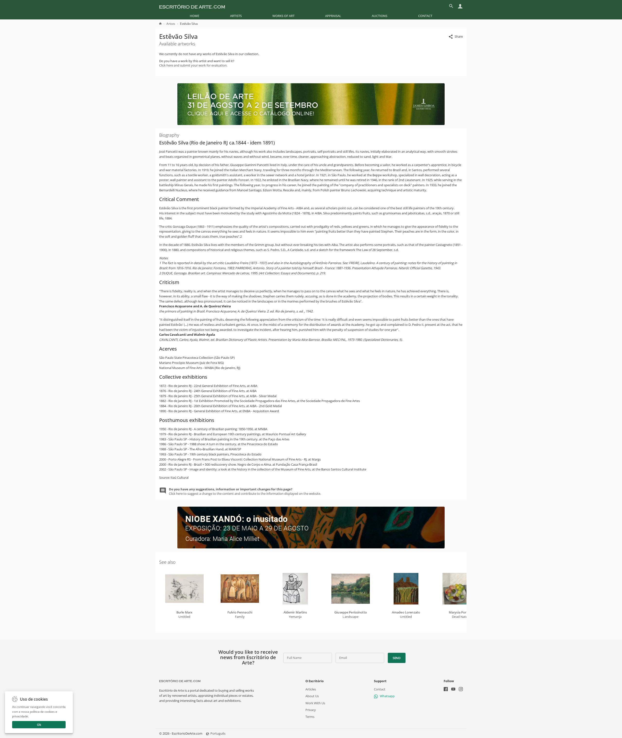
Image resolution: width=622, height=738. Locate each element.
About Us (312, 696)
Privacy (310, 710)
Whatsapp (387, 696)
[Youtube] (453, 689)
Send (397, 658)
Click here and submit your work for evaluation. (193, 65)
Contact (425, 16)
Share (459, 36)
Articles (310, 689)
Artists (236, 16)
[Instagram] (461, 689)
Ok (39, 724)
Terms (309, 716)
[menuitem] (194, 15)
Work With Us (315, 703)
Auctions (379, 16)
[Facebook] (446, 689)
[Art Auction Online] (311, 124)
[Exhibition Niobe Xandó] (311, 547)
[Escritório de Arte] (192, 6)
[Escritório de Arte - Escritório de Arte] (179, 681)
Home (194, 16)
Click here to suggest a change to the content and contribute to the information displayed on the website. (245, 491)
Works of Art (283, 16)
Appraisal (333, 16)
